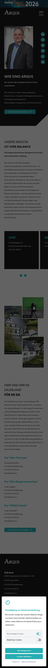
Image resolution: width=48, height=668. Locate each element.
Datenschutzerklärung (28, 662)
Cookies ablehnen (24, 657)
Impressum (16, 662)
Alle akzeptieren (24, 651)
